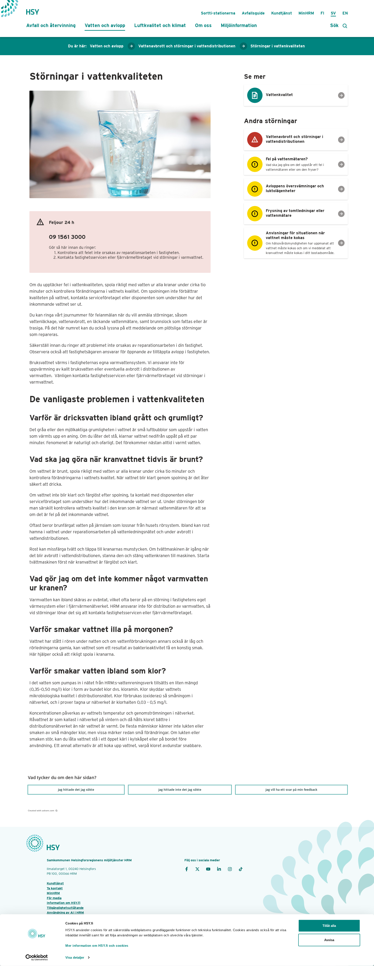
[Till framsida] (32, 9)
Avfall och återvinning (51, 25)
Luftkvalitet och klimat (160, 25)
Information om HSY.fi (63, 903)
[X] (197, 869)
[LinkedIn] (219, 869)
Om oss (203, 25)
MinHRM (306, 13)
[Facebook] (186, 869)
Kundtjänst (281, 13)
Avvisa (329, 940)
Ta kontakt (55, 888)
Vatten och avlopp (105, 25)
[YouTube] (208, 869)
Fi (322, 13)
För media (54, 898)
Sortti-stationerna (218, 13)
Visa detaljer (74, 957)
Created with (41, 810)
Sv (333, 13)
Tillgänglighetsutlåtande (65, 908)
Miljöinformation (239, 25)
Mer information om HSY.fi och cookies (96, 945)
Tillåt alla (329, 925)
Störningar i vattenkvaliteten (277, 46)
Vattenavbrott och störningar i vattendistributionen (186, 46)
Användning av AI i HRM (65, 913)
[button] (76, 790)
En (345, 13)
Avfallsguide (253, 13)
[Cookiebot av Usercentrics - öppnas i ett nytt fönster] (37, 957)
